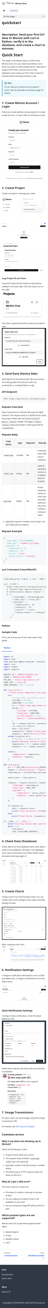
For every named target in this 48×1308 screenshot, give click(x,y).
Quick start (7, 1278)
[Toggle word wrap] (39, 399)
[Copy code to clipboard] (43, 399)
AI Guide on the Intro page (29, 90)
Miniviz (5, 1292)
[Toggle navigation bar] (3, 3)
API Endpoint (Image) (24, 1126)
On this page (9, 16)
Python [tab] (7, 648)
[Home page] (4, 10)
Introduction (7, 1274)
